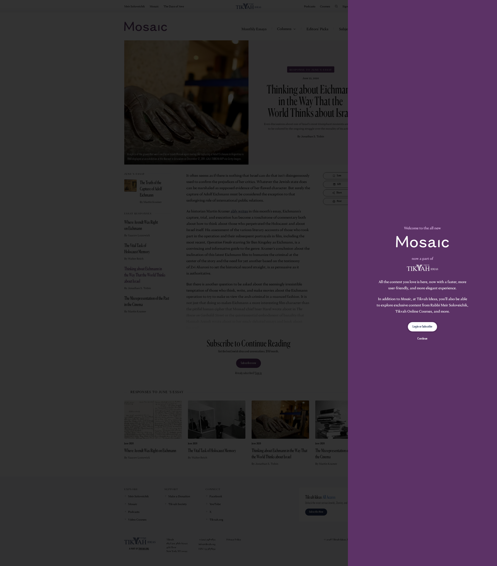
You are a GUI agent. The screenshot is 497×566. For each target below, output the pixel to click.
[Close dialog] (301, 239)
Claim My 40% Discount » (248, 309)
